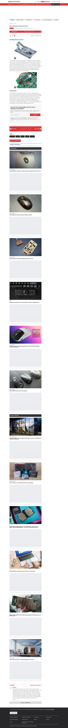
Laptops (33, 4)
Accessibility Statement (14, 719)
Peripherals (11, 23)
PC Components (24, 4)
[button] (58, 1)
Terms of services (23, 117)
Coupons (47, 4)
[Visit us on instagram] (44, 1)
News (30, 4)
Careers (11, 721)
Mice (15, 23)
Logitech (17, 136)
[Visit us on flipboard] (48, 1)
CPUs (17, 4)
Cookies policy (48, 717)
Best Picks (13, 4)
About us (35, 719)
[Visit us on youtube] (46, 1)
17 (29, 129)
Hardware (32, 136)
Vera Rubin (57, 19)
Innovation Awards (19, 19)
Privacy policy (36, 717)
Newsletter (39, 35)
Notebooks (12, 136)
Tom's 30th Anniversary (47, 19)
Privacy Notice (13, 118)
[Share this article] (11, 36)
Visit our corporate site (50, 709)
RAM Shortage (37, 19)
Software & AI (42, 4)
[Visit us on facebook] (41, 1)
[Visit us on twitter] (43, 1)
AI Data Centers (29, 19)
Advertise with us (25, 719)
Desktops (37, 4)
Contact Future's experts (26, 717)
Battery (27, 136)
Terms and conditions (14, 717)
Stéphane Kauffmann (18, 28)
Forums (57, 4)
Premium (53, 4)
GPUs (20, 4)
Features (11, 28)
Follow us (33, 35)
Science (22, 136)
